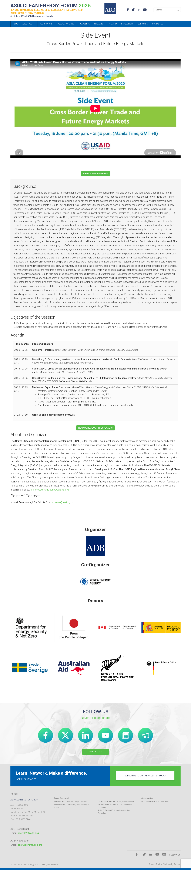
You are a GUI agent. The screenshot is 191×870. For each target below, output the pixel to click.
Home (15, 24)
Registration (46, 24)
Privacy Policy (155, 864)
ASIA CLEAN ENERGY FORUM (50, 5)
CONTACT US (95, 751)
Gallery (113, 24)
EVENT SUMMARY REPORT (95, 173)
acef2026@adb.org (28, 833)
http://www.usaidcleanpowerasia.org (49, 489)
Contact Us (157, 24)
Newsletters (127, 24)
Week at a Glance (66, 24)
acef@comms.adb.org (30, 844)
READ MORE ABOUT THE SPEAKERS (95, 428)
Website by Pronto (172, 864)
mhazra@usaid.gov (62, 502)
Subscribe (143, 24)
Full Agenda (84, 24)
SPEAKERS (98, 24)
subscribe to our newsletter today (145, 775)
